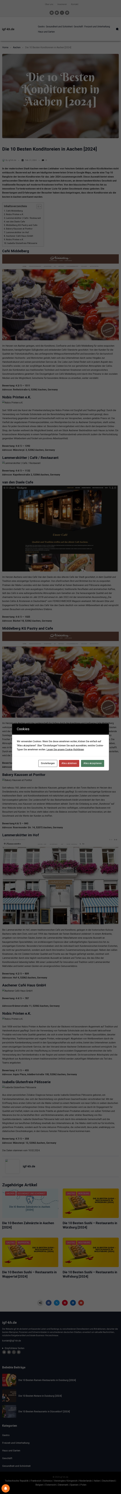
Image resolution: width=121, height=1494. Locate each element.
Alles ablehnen (69, 763)
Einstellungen (48, 763)
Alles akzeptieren (93, 763)
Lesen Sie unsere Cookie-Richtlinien (65, 749)
